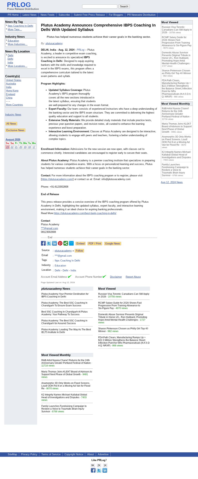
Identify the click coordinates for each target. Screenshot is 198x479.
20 (20, 147)
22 (12, 147)
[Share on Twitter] (49, 243)
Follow (79, 250)
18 (29, 147)
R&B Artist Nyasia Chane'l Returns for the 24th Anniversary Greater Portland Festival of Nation (66, 361)
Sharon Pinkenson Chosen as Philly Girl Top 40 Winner (176, 72)
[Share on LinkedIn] (54, 243)
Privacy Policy (29, 454)
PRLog (80, 49)
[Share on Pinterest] (60, 243)
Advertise (103, 454)
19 (25, 147)
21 (16, 147)
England (10, 94)
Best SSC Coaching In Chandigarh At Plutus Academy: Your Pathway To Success (64, 313)
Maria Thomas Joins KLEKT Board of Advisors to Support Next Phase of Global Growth (66, 373)
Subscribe (64, 14)
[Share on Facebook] (43, 243)
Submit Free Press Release (89, 14)
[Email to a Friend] (71, 243)
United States (13, 80)
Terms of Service (51, 454)
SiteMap (12, 454)
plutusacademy (54, 43)
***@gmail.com (49, 228)
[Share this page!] (99, 471)
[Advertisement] (128, 76)
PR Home (13, 14)
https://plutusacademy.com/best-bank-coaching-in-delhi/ (85, 213)
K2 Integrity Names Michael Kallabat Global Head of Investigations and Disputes (64, 396)
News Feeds (48, 14)
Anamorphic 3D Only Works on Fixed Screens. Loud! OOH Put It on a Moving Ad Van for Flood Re (65, 386)
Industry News (13, 114)
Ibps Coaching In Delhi (20, 25)
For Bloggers (116, 14)
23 (7, 147)
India (10, 62)
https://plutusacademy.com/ (57, 179)
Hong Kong (12, 90)
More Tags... (15, 29)
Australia (11, 83)
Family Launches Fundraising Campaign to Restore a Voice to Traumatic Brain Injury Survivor (64, 409)
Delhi (10, 55)
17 (33, 147)
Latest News (30, 14)
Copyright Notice (74, 454)
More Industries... (17, 44)
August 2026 (13, 139)
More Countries (14, 104)
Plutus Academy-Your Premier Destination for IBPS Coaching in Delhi (65, 295)
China (9, 97)
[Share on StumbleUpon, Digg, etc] (65, 243)
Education (13, 40)
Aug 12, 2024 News (172, 182)
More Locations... (17, 66)
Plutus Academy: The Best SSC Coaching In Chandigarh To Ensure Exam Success (64, 304)
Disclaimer (116, 276)
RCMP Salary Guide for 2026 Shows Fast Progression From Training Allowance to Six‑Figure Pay (120, 305)
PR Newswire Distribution (141, 14)
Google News (112, 243)
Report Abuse (133, 276)
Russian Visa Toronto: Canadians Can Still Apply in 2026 (177, 30)
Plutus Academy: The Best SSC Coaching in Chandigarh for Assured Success (64, 322)
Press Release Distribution (23, 9)
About (90, 454)
